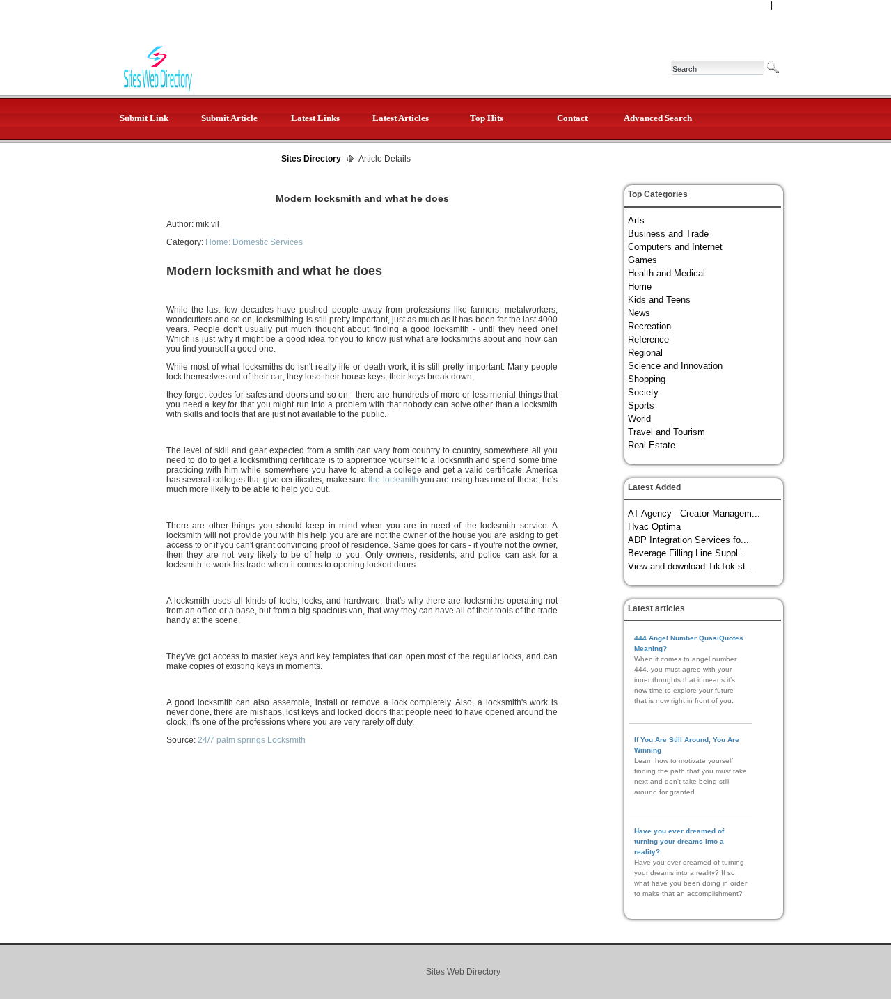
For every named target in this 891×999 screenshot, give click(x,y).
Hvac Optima (654, 526)
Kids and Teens (659, 299)
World (639, 419)
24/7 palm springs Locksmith (252, 740)
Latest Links (315, 118)
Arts (636, 220)
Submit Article (229, 118)
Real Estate (651, 445)
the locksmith (393, 480)
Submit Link (144, 118)
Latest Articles (400, 118)
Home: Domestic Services (254, 242)
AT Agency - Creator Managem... (694, 513)
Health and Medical (666, 273)
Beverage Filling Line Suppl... (687, 553)
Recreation (649, 326)
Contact (572, 118)
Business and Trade (668, 233)
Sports (641, 405)
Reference (648, 339)
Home (640, 286)
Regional (645, 352)
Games (642, 260)
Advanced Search (658, 118)
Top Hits (486, 118)
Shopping (646, 379)
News (639, 313)
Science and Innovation (675, 366)
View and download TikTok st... (691, 566)
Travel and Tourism (666, 432)
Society (643, 392)
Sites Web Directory (463, 972)
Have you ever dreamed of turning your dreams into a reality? (679, 841)
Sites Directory (311, 159)
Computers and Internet (675, 247)
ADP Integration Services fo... (688, 540)
